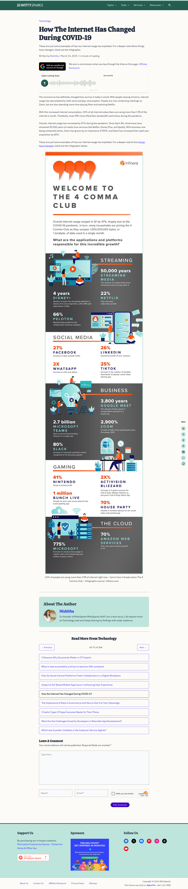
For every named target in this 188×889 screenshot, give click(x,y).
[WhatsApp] (183, 458)
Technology (45, 21)
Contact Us (38, 883)
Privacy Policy (77, 883)
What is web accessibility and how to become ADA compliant (72, 666)
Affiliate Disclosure (57, 883)
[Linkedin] (183, 428)
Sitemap (93, 883)
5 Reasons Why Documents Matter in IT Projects (66, 657)
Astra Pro (151, 885)
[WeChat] (183, 463)
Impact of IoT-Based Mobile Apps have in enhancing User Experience (77, 684)
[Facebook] (183, 440)
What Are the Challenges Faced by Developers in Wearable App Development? (81, 721)
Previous (46, 647)
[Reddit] (183, 452)
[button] (115, 5)
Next (143, 647)
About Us (24, 883)
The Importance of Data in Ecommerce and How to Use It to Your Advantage (80, 702)
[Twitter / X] (183, 434)
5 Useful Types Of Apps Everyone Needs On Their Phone (70, 712)
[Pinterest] (183, 446)
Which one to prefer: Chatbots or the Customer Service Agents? (73, 730)
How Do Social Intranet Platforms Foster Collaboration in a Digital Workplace (81, 675)
